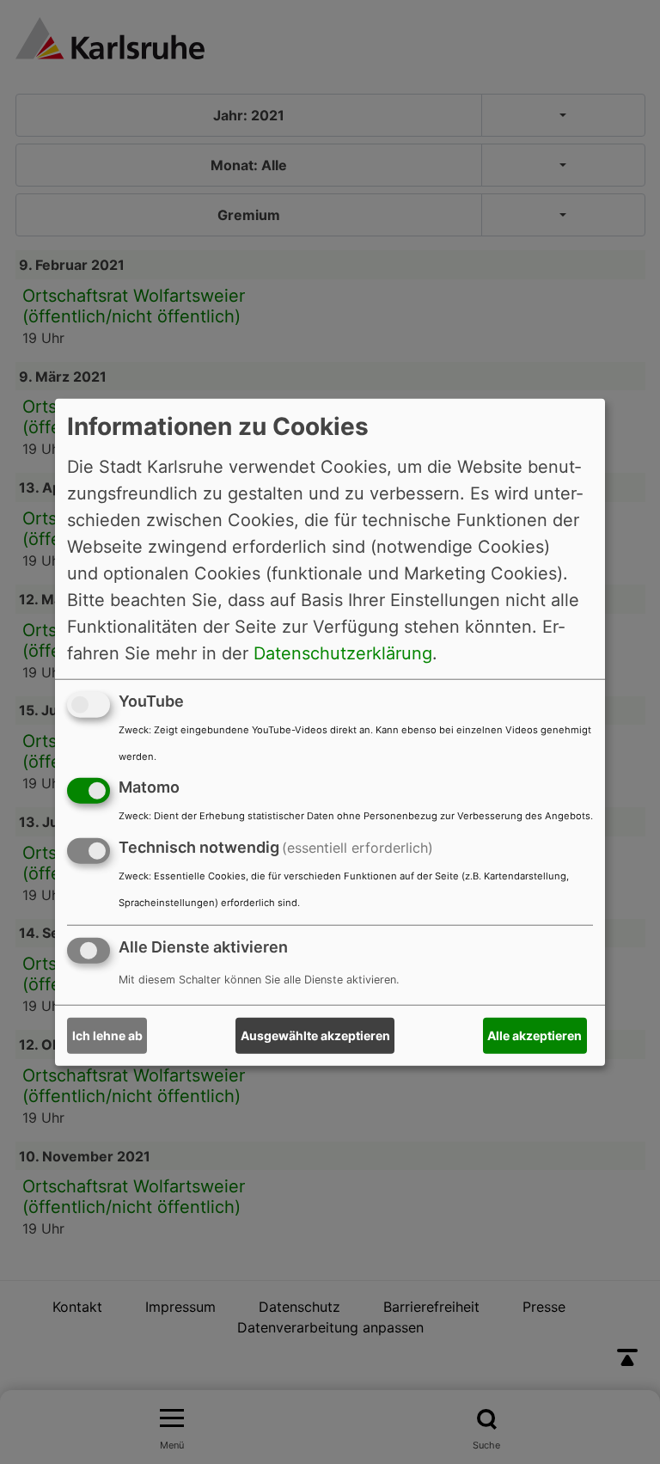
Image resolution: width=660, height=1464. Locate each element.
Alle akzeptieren (534, 1035)
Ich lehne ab (107, 1035)
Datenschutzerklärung (343, 652)
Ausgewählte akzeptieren (315, 1035)
